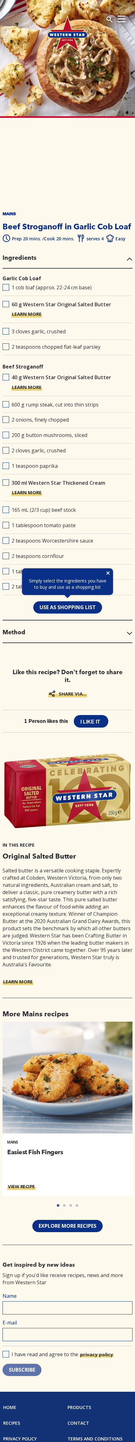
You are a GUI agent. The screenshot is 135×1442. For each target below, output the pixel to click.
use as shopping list (68, 607)
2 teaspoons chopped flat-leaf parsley (56, 346)
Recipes (11, 1423)
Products (79, 1407)
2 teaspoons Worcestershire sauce (52, 540)
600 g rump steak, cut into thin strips (55, 404)
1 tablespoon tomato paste (44, 525)
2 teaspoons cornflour (38, 556)
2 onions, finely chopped (40, 419)
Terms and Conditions (95, 1439)
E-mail (10, 1322)
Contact (78, 1423)
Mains (12, 1142)
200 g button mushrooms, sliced (49, 435)
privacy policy (96, 1354)
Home (9, 1407)
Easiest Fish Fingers (35, 1152)
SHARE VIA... (72, 694)
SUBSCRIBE (22, 1369)
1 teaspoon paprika (35, 465)
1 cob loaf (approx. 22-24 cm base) (52, 287)
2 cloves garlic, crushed (39, 450)
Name (10, 1295)
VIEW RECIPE (21, 1186)
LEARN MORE (26, 314)
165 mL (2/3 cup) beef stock (44, 509)
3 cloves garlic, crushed (39, 331)
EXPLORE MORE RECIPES (67, 1225)
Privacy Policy (20, 1439)
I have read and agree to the (62, 1354)
